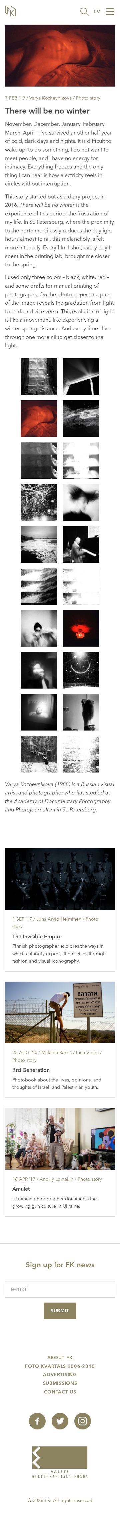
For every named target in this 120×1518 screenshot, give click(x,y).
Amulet (21, 1189)
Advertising (60, 1374)
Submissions (60, 1383)
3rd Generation (31, 1070)
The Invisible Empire (37, 936)
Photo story (88, 98)
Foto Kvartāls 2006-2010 (60, 1366)
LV (97, 11)
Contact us (60, 1392)
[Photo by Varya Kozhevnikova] (39, 376)
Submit (60, 1311)
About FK (60, 1358)
